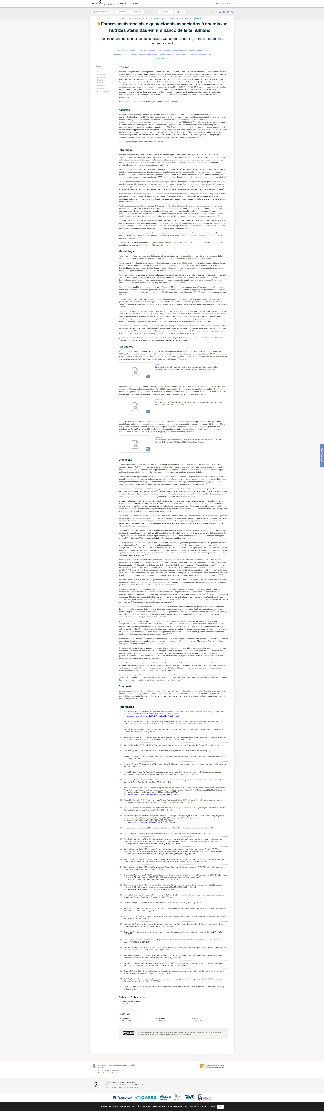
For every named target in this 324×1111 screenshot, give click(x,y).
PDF (181, 12)
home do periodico (102, 12)
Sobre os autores (162, 58)
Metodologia (101, 77)
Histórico (99, 94)
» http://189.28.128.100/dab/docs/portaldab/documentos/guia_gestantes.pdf (151, 879)
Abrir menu (93, 4)
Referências (100, 88)
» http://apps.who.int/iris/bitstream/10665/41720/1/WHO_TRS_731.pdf (149, 822)
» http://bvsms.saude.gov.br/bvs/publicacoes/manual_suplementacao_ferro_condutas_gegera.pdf (159, 854)
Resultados (101, 80)
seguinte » (165, 12)
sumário (122, 12)
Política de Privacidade (204, 1106)
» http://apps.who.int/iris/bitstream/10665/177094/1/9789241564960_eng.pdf (151, 716)
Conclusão (101, 86)
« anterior (136, 12)
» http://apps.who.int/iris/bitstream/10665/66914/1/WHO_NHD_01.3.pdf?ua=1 (152, 844)
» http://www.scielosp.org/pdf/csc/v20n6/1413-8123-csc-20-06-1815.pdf (150, 889)
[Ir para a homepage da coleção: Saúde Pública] (99, 3)
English (231, 3)
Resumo (99, 66)
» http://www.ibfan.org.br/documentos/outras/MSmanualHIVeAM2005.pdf (150, 794)
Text (97, 72)
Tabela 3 (190, 432)
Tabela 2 (148, 392)
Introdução (101, 74)
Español (221, 3)
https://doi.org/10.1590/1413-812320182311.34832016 (172, 19)
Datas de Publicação (103, 91)
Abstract (99, 69)
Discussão (101, 83)
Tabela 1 (182, 359)
